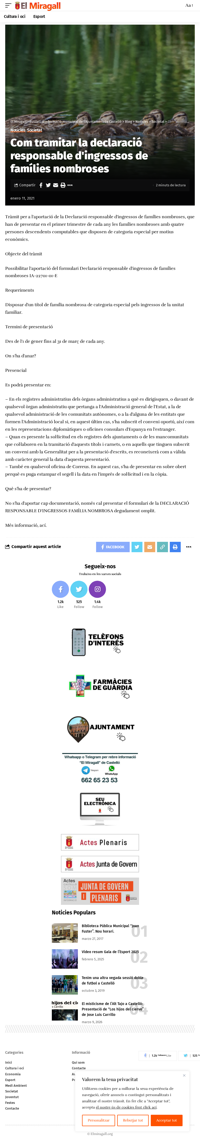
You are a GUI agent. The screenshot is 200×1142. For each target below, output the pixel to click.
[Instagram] (97, 595)
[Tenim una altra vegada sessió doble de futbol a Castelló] (65, 985)
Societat (34, 130)
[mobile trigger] (9, 5)
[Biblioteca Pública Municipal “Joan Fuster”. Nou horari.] (65, 933)
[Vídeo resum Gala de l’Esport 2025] (65, 959)
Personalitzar (99, 1120)
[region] (132, 1101)
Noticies (17, 130)
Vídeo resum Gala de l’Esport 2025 (110, 952)
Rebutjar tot (133, 1120)
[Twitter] (79, 595)
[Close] (184, 1075)
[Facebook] (60, 595)
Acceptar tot (166, 1120)
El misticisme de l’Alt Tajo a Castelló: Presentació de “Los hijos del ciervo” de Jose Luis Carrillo (113, 1009)
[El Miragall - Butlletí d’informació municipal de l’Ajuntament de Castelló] (37, 5)
